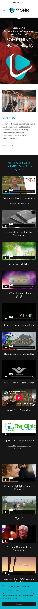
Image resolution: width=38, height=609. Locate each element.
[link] (19, 10)
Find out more (9, 146)
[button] (4, 10)
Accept (19, 604)
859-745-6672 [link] (19, 2)
